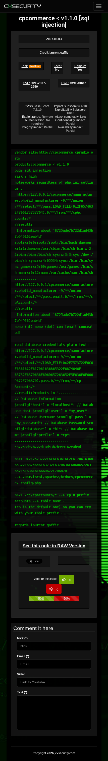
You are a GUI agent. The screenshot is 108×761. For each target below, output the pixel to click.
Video (21, 674)
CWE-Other (78, 83)
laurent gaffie (58, 52)
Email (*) (23, 656)
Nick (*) (22, 638)
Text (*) (22, 692)
